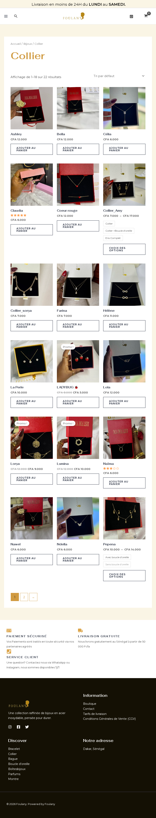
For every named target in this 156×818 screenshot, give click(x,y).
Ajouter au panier (26, 149)
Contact (88, 709)
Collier (12, 754)
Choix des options (117, 249)
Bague (13, 759)
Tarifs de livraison (95, 714)
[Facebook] (18, 727)
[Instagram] (10, 727)
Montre (13, 779)
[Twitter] (27, 727)
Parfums (14, 774)
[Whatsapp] (131, 16)
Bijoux (27, 43)
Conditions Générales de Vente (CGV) (109, 719)
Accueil (16, 43)
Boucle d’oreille (19, 764)
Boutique (89, 704)
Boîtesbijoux (16, 769)
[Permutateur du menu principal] (6, 16)
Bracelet (14, 749)
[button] (16, 16)
